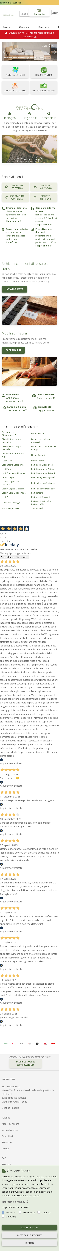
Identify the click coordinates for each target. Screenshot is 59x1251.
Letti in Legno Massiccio (43, 488)
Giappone (24, 26)
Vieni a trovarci (10, 1129)
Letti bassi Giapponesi (42, 464)
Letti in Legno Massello (13, 488)
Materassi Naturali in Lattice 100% (41, 503)
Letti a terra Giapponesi (13, 464)
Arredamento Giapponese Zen (10, 433)
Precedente (7, 557)
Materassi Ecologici (11, 502)
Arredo (7, 26)
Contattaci (7, 1136)
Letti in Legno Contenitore (44, 483)
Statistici (46, 1212)
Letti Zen (6, 497)
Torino (23, 1101)
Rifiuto (29, 1243)
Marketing (11, 1216)
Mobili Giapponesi (11, 508)
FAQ (4, 1158)
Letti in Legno (8, 477)
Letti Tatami (37, 492)
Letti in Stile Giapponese (14, 492)
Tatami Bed (37, 508)
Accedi (5, 1148)
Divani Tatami (38, 455)
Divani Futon (37, 433)
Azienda (6, 1117)
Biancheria (44, 26)
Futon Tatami (37, 460)
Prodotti (6, 1164)
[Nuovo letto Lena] (29, 51)
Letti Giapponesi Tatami (43, 473)
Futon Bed (7, 460)
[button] (4, 51)
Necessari (11, 1212)
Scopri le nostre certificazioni (25, 1063)
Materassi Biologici (40, 497)
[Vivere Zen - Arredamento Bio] (8, 15)
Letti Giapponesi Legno (13, 473)
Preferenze (29, 1212)
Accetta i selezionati (29, 1235)
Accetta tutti (29, 1227)
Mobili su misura (10, 1123)
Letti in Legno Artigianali (43, 477)
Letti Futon (7, 469)
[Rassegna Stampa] (6, 1043)
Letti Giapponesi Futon (42, 469)
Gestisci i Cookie (10, 1107)
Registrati (7, 1142)
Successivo (22, 557)
